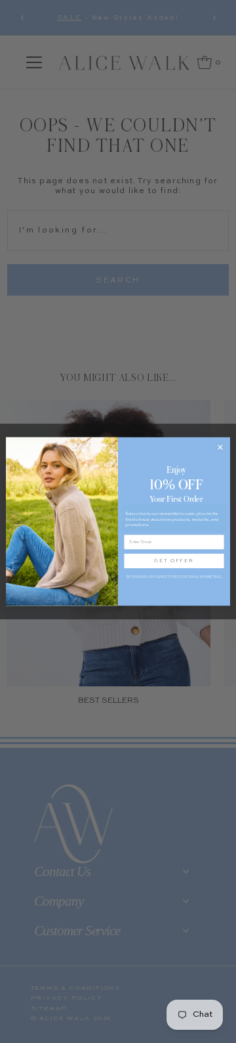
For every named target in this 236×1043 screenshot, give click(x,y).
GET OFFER (173, 561)
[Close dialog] (220, 447)
